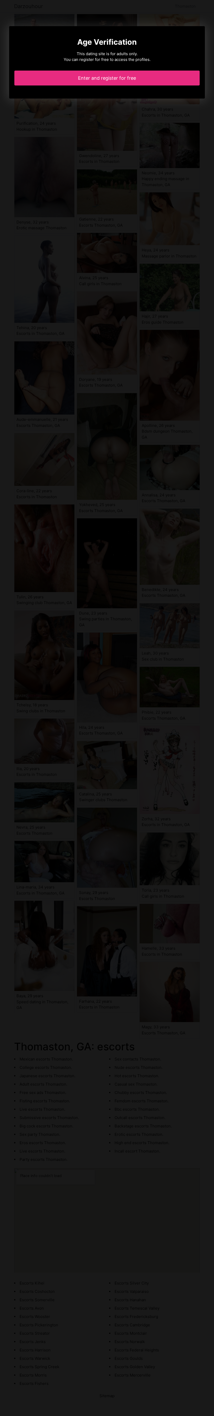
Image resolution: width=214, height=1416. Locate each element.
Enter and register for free (107, 78)
